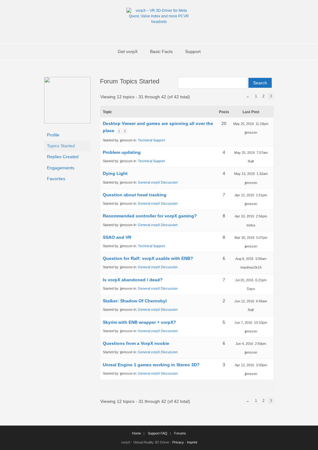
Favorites (56, 178)
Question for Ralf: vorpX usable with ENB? (148, 258)
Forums (180, 433)
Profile (53, 134)
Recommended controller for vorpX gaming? (150, 215)
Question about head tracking (134, 194)
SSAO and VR (117, 237)
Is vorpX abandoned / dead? (133, 279)
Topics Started (61, 145)
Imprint (192, 442)
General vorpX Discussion (158, 182)
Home (136, 433)
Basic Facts (161, 51)
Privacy (178, 442)
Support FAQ (157, 433)
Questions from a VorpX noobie (136, 343)
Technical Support (151, 140)
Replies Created (63, 156)
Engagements (60, 167)
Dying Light (115, 173)
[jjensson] (67, 121)
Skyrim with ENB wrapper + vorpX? (139, 322)
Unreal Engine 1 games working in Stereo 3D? (151, 364)
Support (193, 51)
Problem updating (122, 152)
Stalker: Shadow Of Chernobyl (135, 300)
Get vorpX (128, 51)
